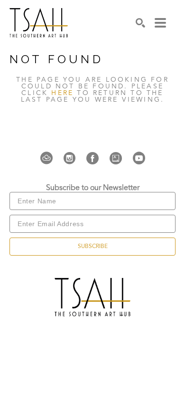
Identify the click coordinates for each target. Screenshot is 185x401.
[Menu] (160, 23)
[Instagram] (72, 158)
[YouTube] (139, 158)
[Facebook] (95, 158)
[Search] (140, 23)
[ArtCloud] (49, 158)
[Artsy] (119, 158)
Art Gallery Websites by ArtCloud (121, 319)
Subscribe (93, 246)
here (62, 93)
